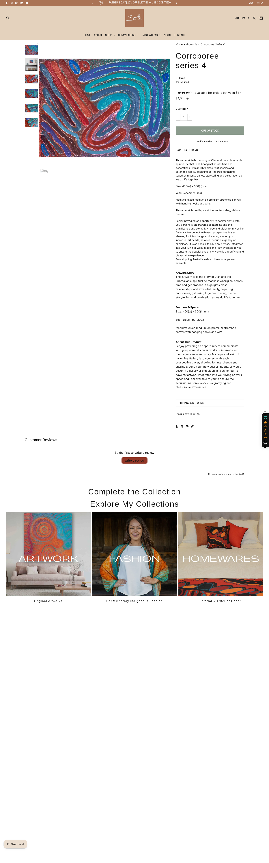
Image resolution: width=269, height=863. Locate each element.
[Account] (254, 18)
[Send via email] (187, 426)
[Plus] (189, 117)
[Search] (8, 18)
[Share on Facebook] (177, 426)
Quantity (182, 108)
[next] (176, 3)
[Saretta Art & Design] (134, 18)
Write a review (134, 460)
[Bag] (261, 18)
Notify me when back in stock (212, 141)
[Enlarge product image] (104, 108)
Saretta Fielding (187, 150)
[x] (12, 3)
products (191, 44)
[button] (192, 426)
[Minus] (178, 117)
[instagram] (17, 3)
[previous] (92, 3)
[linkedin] (22, 3)
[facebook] (7, 3)
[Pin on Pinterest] (182, 426)
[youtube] (27, 3)
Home (179, 44)
